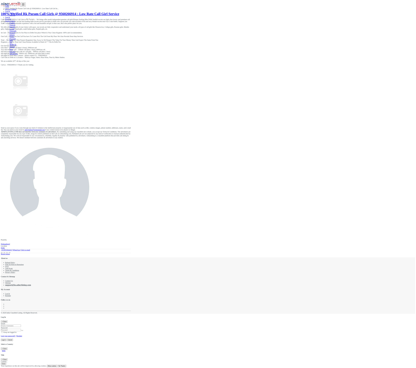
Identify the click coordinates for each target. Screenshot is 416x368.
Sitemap (8, 283)
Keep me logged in (9, 332)
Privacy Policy (10, 272)
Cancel (10, 340)
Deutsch (12, 33)
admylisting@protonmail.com (35, 130)
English (12, 23)
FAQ (7, 266)
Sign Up (12, 15)
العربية (12, 29)
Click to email (25, 250)
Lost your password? (8, 336)
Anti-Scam (9, 268)
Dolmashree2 (5, 244)
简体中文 (13, 45)
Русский (13, 39)
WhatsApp (16, 250)
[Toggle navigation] (23, 4)
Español (12, 27)
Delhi (3, 248)
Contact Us (9, 281)
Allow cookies (52, 366)
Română (12, 52)
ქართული (14, 54)
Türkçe (12, 37)
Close (3, 364)
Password (4, 328)
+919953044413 (6, 250)
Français (12, 25)
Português (13, 31)
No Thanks (61, 366)
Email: (3, 324)
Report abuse (5, 254)
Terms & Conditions (12, 270)
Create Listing (10, 21)
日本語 (12, 47)
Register (8, 296)
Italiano (12, 35)
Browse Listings (10, 9)
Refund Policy (10, 263)
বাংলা (11, 43)
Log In (12, 13)
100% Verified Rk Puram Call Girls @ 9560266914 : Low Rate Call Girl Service (60, 14)
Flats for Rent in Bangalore (14, 264)
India (3, 351)
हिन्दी (11, 41)
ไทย (11, 50)
